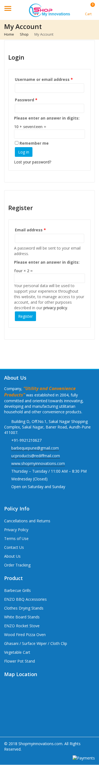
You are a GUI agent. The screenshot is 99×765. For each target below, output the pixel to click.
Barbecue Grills (17, 590)
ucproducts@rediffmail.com (35, 455)
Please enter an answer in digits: (46, 118)
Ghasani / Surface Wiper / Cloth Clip (35, 643)
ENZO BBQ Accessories (25, 599)
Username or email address (44, 79)
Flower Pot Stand (19, 661)
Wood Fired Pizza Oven (25, 634)
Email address (30, 229)
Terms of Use (16, 538)
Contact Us (14, 547)
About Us (12, 556)
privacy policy (55, 307)
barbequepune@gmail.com (35, 448)
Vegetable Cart (17, 652)
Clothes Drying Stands (23, 608)
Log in (23, 152)
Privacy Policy (16, 529)
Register (25, 316)
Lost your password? (32, 162)
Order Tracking (17, 565)
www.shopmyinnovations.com (38, 463)
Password (26, 99)
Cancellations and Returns (27, 520)
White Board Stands (22, 617)
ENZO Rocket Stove (22, 625)
